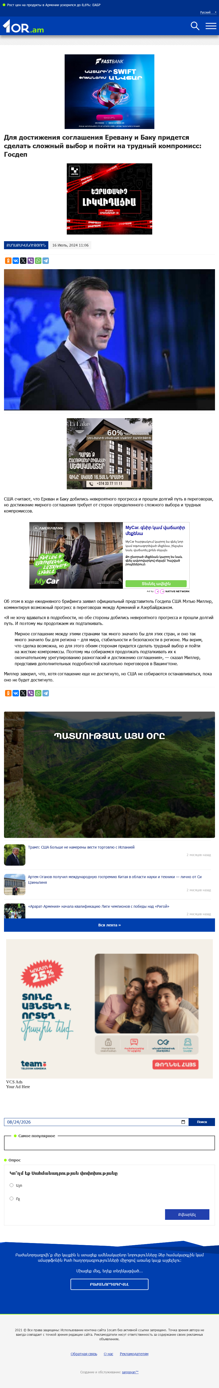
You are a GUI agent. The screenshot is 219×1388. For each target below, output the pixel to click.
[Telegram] (45, 260)
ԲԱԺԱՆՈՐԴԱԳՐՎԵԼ (109, 1284)
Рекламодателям (134, 1353)
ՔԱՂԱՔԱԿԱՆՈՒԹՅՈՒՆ (26, 245)
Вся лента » (109, 925)
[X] (23, 260)
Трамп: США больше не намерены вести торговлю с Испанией (57, 5)
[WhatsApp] (38, 260)
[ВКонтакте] (16, 260)
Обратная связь (84, 1353)
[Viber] (31, 260)
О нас (108, 1353)
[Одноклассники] (8, 260)
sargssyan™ (130, 1372)
